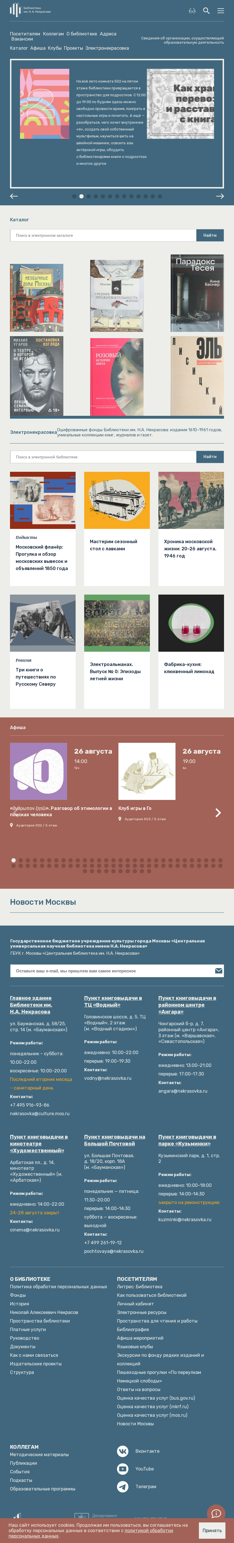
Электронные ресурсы (141, 1312)
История (19, 1304)
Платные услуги (28, 1329)
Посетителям (25, 34)
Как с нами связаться (34, 1355)
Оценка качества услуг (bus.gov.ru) (156, 1398)
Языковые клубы (135, 1346)
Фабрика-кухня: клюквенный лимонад (189, 668)
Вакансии (22, 39)
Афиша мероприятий (140, 1338)
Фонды (18, 1295)
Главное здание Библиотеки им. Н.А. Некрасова (31, 1005)
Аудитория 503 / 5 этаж (145, 819)
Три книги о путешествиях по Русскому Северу (36, 677)
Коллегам (53, 34)
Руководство (24, 1338)
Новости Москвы (135, 1423)
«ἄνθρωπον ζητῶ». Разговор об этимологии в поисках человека (61, 811)
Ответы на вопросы (138, 1389)
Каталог (19, 48)
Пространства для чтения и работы (157, 1321)
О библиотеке (81, 34)
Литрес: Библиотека (139, 1286)
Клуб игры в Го (135, 808)
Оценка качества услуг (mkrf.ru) (152, 1406)
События (20, 1471)
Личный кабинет (135, 1304)
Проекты (73, 48)
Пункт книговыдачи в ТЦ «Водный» (113, 1001)
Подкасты (26, 537)
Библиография (133, 1329)
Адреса (108, 34)
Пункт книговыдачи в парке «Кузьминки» (187, 1140)
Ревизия (23, 660)
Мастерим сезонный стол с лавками (113, 545)
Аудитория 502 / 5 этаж (36, 825)
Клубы (55, 48)
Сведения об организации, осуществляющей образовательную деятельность (182, 40)
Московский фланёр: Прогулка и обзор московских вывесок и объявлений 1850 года (42, 557)
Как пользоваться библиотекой (152, 1295)
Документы (22, 1346)
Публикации (23, 1463)
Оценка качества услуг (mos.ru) (152, 1415)
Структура (22, 1372)
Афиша (38, 48)
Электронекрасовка (107, 48)
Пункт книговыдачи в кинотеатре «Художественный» (39, 1144)
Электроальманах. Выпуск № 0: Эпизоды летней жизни (115, 671)
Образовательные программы (42, 1489)
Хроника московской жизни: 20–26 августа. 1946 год (190, 549)
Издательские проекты (36, 1364)
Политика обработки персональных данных (58, 1286)
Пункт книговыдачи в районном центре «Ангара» (187, 1005)
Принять (212, 1530)
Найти (210, 235)
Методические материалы (39, 1454)
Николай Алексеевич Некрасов (44, 1312)
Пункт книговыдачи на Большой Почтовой (114, 1140)
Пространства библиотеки (40, 1321)
